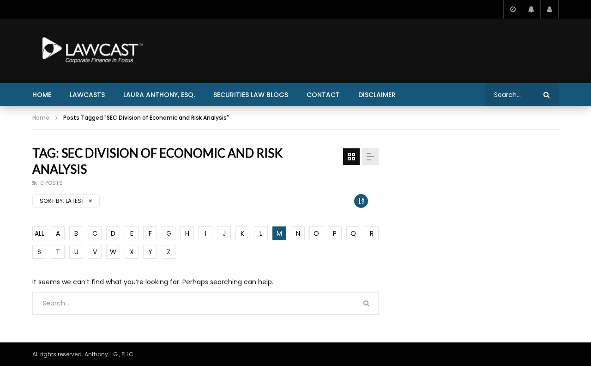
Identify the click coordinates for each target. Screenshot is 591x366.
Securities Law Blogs (250, 94)
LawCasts (87, 94)
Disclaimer (377, 94)
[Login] (549, 9)
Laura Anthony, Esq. (159, 94)
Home (41, 94)
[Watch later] (512, 9)
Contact (323, 94)
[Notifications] (531, 9)
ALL (39, 233)
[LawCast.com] (90, 51)
